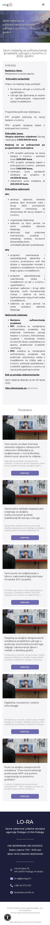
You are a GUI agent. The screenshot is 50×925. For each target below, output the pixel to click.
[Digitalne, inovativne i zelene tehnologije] (25, 686)
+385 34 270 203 (22, 885)
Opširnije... (25, 473)
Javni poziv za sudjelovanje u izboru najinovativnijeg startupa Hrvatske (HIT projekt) (23, 576)
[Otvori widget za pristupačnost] (7, 917)
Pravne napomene (18, 913)
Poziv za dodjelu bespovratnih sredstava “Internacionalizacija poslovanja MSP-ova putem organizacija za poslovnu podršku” (22, 773)
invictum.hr (27, 922)
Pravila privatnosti (33, 913)
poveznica (32, 388)
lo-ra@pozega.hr (22, 878)
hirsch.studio (36, 922)
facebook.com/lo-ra (24, 892)
